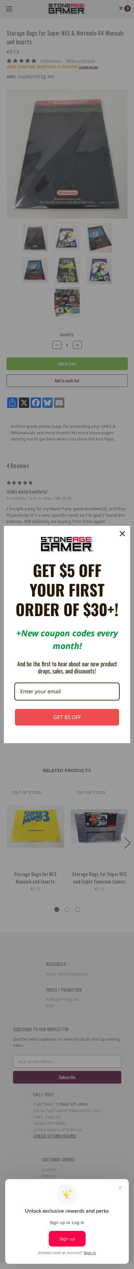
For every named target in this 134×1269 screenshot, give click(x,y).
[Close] (122, 533)
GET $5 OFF (67, 717)
